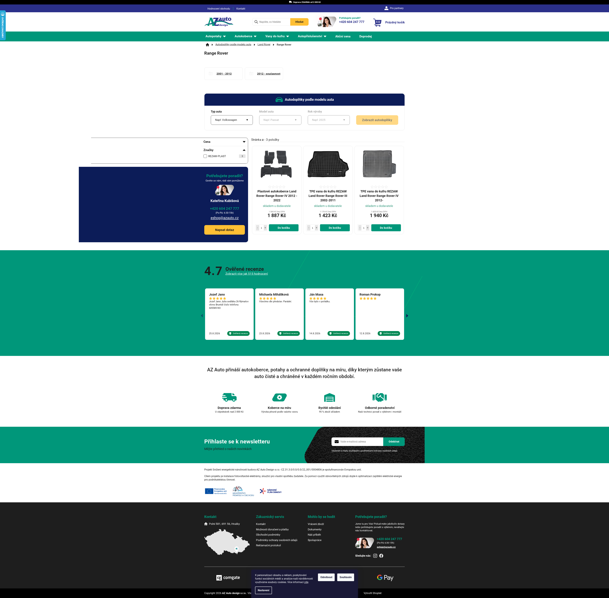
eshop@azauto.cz (225, 218)
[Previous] (201, 315)
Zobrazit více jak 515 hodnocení (246, 273)
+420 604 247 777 (224, 209)
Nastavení (263, 590)
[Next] (407, 315)
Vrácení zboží (316, 524)
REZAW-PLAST (225, 156)
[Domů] (207, 45)
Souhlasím (346, 577)
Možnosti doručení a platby (272, 529)
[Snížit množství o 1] (257, 227)
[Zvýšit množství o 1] (265, 227)
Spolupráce (314, 540)
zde (306, 582)
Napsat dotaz (224, 230)
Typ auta (216, 111)
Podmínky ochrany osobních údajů (276, 540)
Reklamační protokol (268, 545)
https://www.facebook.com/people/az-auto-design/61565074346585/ (381, 556)
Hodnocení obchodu (218, 8)
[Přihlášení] (394, 8)
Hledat (299, 21)
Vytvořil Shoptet (372, 593)
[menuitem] (215, 36)
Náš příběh (314, 534)
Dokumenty (314, 529)
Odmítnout (326, 577)
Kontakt (240, 8)
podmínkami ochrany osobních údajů (379, 450)
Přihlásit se (394, 441)
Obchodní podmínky (268, 534)
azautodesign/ (375, 556)
